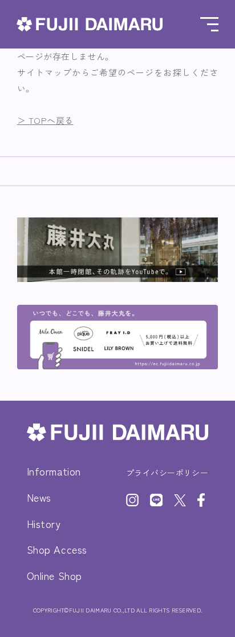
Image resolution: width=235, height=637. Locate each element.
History (44, 523)
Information (54, 470)
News (39, 497)
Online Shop (54, 575)
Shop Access (57, 549)
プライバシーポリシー (167, 472)
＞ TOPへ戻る (45, 120)
